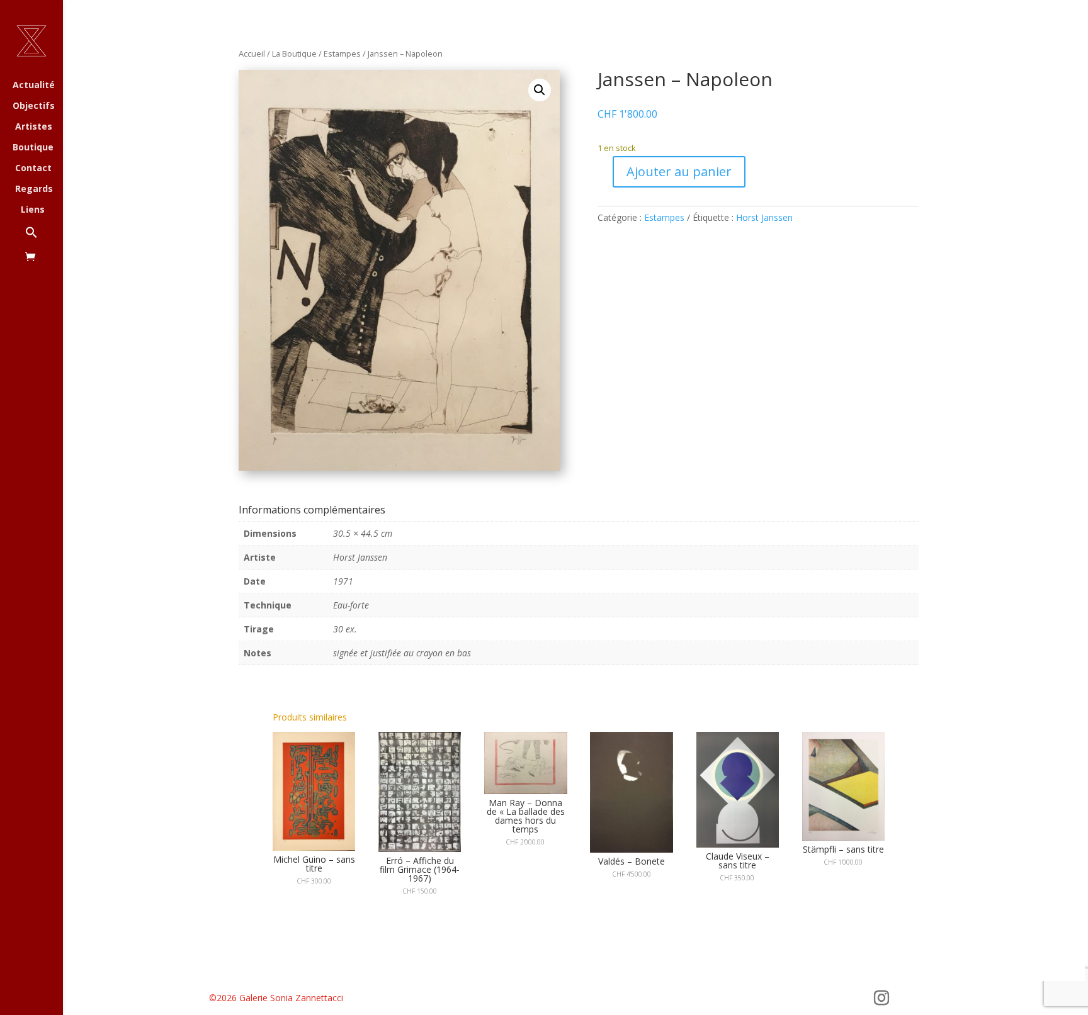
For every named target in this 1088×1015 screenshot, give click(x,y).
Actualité (34, 86)
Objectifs (34, 106)
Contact (33, 169)
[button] (44, 239)
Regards (34, 189)
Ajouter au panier (679, 171)
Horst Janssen (764, 217)
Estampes (342, 53)
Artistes (33, 127)
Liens (33, 210)
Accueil (252, 53)
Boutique (33, 148)
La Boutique (294, 53)
